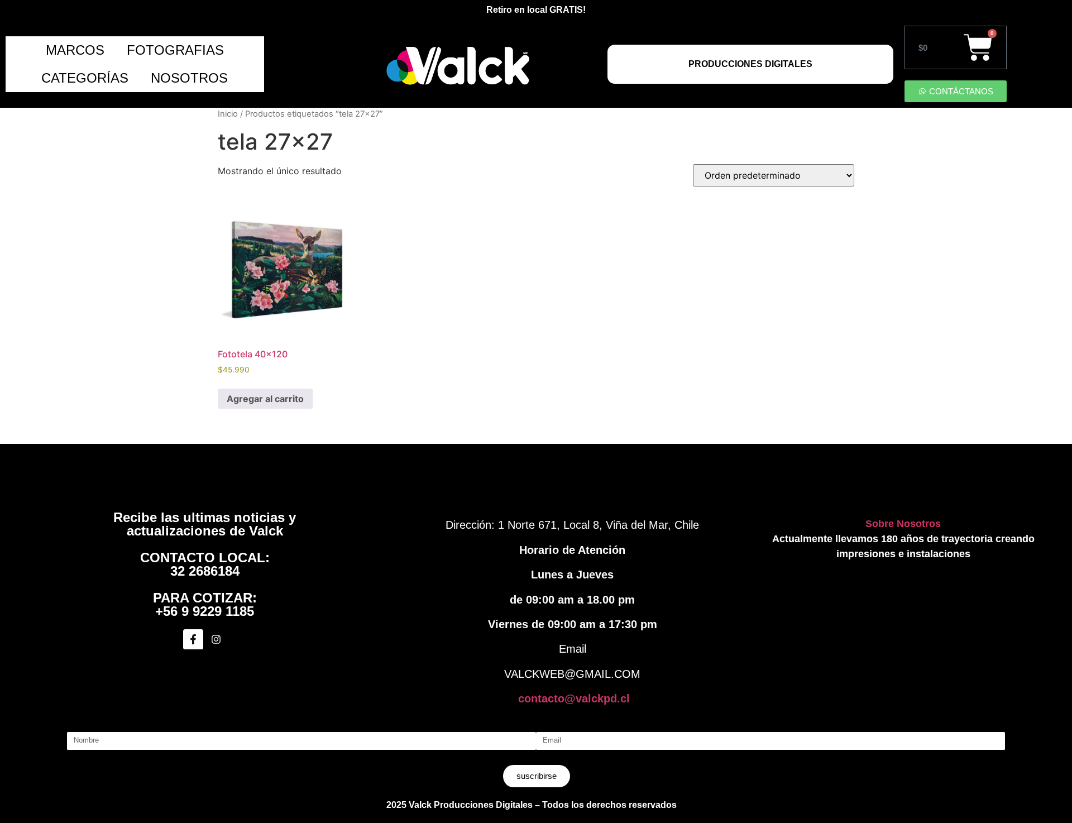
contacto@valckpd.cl (574, 698)
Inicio (228, 114)
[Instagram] (216, 639)
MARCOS (75, 50)
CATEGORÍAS (84, 77)
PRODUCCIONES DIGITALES (750, 64)
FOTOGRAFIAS (175, 50)
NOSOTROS (189, 77)
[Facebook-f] (193, 639)
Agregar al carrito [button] (265, 398)
